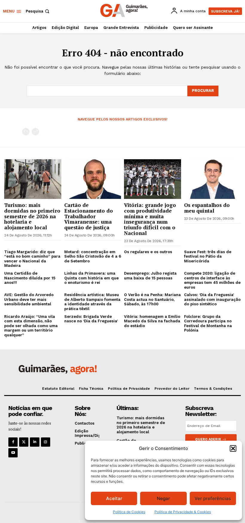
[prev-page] (26, 131)
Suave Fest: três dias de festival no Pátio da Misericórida (207, 256)
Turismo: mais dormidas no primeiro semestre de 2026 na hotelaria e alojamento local (32, 216)
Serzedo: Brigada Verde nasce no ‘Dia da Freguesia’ (91, 319)
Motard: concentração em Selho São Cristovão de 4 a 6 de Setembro (92, 256)
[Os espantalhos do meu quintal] (212, 179)
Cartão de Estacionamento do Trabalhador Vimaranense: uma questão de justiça (88, 216)
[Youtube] (13, 452)
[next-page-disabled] (35, 131)
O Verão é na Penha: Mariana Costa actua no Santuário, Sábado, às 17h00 (152, 299)
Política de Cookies (129, 512)
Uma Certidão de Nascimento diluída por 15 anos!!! (29, 278)
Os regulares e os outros (148, 252)
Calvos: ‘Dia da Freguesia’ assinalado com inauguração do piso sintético (212, 299)
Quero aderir (208, 439)
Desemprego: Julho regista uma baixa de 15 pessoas (150, 275)
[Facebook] (13, 442)
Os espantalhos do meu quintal (207, 208)
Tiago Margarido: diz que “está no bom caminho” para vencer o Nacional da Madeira (32, 259)
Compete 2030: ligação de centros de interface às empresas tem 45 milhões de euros (212, 280)
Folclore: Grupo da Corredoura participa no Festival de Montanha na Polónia (208, 323)
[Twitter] (23, 442)
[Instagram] (45, 442)
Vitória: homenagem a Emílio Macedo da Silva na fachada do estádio (152, 321)
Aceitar (114, 498)
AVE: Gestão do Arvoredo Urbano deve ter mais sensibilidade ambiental (28, 299)
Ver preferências (213, 498)
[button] (233, 448)
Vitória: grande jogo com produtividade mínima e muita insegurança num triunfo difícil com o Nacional (150, 219)
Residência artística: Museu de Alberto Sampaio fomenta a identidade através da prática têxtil (92, 302)
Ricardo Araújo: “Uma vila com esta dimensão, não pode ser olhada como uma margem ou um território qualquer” (31, 325)
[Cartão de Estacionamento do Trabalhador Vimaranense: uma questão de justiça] (92, 179)
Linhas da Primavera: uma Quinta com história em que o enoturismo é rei (91, 278)
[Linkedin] (34, 442)
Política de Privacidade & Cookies (182, 512)
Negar (163, 498)
